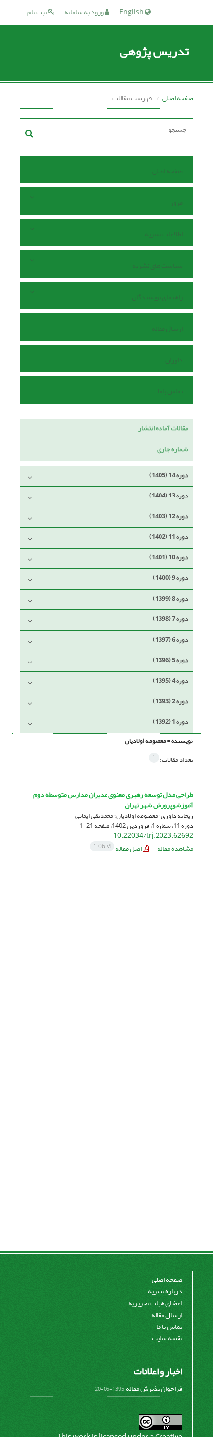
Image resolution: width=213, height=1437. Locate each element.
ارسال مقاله (167, 328)
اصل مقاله (118, 848)
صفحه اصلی (177, 98)
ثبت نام (37, 12)
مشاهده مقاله (175, 848)
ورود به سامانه (84, 12)
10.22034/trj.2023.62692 (153, 835)
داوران (174, 360)
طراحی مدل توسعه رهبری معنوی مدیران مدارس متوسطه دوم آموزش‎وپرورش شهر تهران (113, 800)
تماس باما (170, 391)
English (132, 12)
